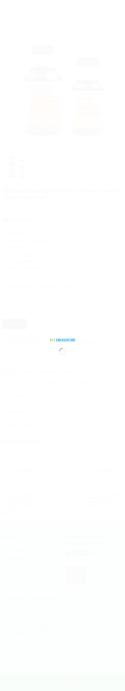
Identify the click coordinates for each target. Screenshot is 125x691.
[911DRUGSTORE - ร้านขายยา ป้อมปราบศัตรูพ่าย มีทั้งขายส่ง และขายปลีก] (62, 339)
